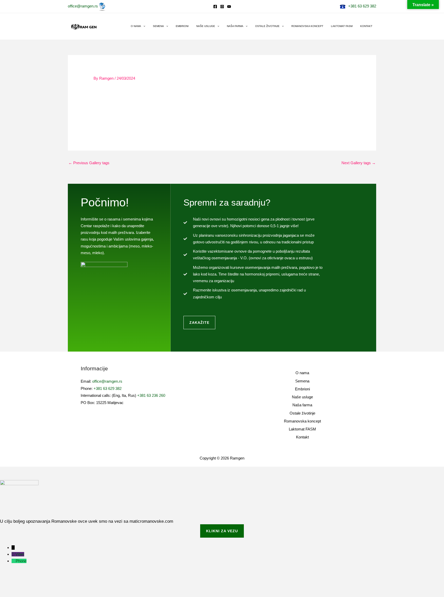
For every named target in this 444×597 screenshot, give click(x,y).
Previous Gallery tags (88, 163)
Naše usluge (205, 26)
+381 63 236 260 (151, 395)
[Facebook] (215, 6)
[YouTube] (229, 6)
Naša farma (235, 26)
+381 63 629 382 (362, 6)
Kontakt (366, 26)
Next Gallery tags (358, 163)
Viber (19, 554)
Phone (21, 561)
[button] (143, 26)
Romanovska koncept (307, 26)
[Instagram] (222, 6)
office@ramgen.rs (83, 6)
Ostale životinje (267, 26)
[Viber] (13, 554)
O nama (136, 26)
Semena (158, 26)
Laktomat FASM (342, 26)
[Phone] (14, 561)
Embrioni (182, 26)
